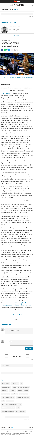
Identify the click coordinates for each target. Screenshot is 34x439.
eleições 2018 (5, 384)
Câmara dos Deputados (8, 411)
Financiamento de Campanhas (21, 387)
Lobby (18, 408)
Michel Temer (5, 394)
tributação (4, 390)
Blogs (16, 10)
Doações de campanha (23, 397)
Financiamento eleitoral (8, 397)
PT (21, 384)
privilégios (14, 394)
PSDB (3, 401)
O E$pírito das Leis (8, 22)
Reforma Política (6, 387)
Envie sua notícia (17, 314)
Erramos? (17, 319)
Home (16, 35)
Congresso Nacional (23, 390)
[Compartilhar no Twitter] (8, 50)
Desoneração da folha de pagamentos (12, 404)
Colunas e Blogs (6, 10)
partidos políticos (20, 411)
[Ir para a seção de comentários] (15, 50)
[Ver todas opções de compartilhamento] (12, 50)
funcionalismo (23, 394)
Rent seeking (14, 384)
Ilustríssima (6, 93)
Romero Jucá (10, 401)
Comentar (29, 348)
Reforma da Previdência (8, 408)
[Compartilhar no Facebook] (2, 50)
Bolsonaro (12, 390)
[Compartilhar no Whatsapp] (5, 50)
